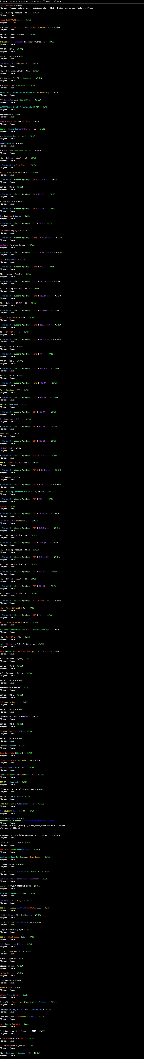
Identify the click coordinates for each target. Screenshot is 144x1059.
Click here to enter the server (38, 821)
